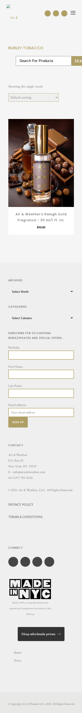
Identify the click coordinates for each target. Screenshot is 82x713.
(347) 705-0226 (23, 478)
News (17, 660)
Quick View (41, 202)
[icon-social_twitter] (50, 562)
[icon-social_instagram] (49, 13)
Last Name (15, 386)
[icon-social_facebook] (57, 13)
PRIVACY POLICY (20, 505)
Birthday (14, 348)
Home (17, 653)
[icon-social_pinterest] (64, 13)
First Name (15, 367)
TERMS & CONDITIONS (25, 517)
